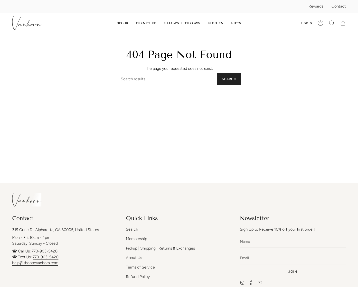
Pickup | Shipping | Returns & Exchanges (160, 248)
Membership (136, 238)
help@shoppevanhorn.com (35, 262)
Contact (338, 6)
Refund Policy (138, 276)
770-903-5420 (44, 251)
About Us (134, 257)
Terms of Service (140, 267)
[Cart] (343, 23)
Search (229, 79)
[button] (122, 23)
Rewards (316, 6)
